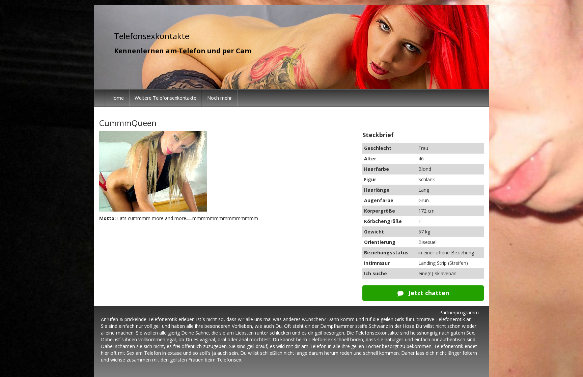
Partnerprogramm (459, 312)
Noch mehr (219, 98)
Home (117, 98)
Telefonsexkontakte (151, 35)
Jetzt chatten (428, 293)
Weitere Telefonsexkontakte (165, 98)
